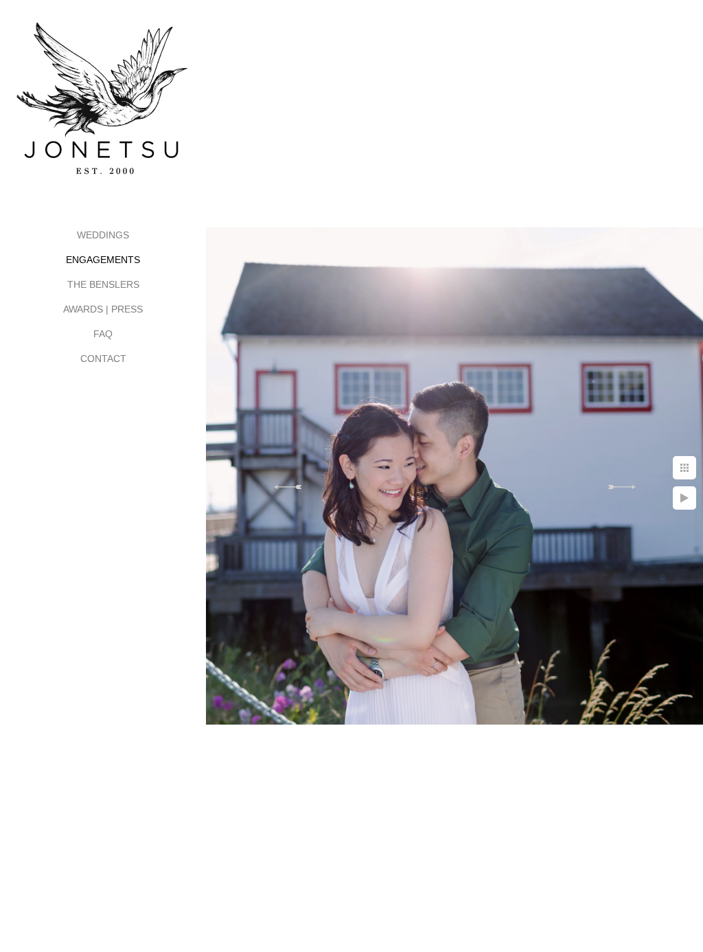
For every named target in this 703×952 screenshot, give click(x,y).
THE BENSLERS (103, 284)
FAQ (103, 333)
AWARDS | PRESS (103, 309)
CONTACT (103, 358)
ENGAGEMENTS (103, 259)
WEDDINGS (103, 234)
